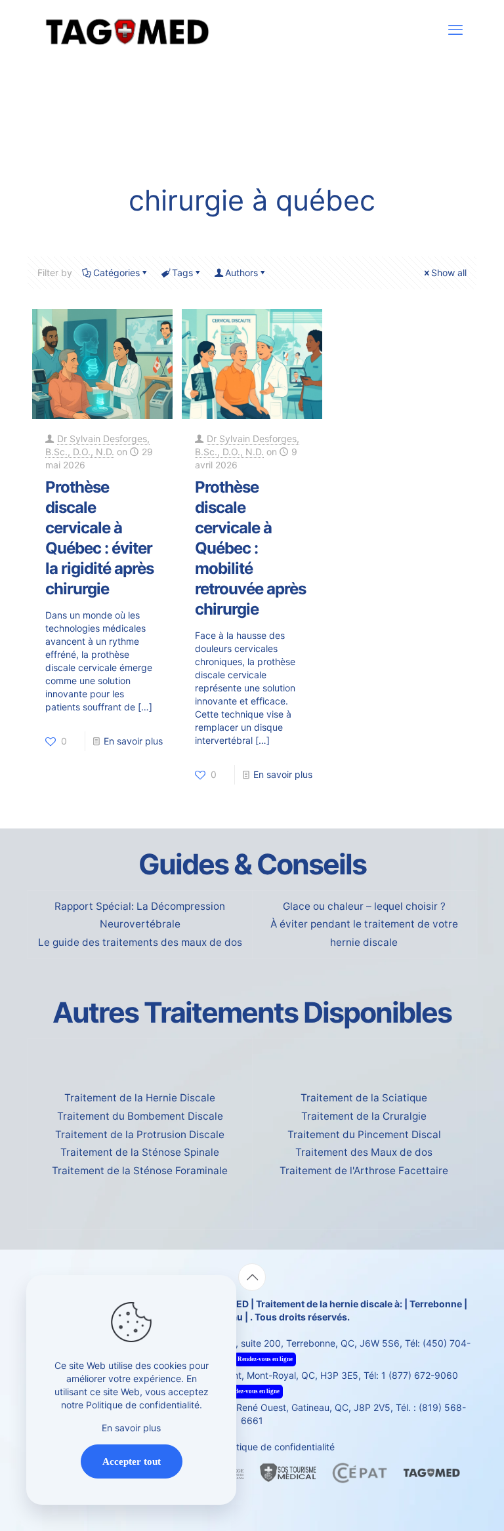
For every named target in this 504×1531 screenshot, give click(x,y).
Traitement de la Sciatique (364, 1098)
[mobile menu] (455, 29)
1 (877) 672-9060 (419, 1375)
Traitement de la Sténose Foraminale (140, 1170)
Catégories (116, 272)
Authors (241, 272)
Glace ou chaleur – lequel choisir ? (364, 906)
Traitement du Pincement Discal (364, 1134)
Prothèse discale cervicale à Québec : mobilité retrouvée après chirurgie (250, 548)
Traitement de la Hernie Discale (139, 1098)
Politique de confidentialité (278, 1446)
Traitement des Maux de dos (363, 1152)
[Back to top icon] (252, 1277)
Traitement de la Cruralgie (364, 1116)
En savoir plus (133, 740)
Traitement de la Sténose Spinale (139, 1152)
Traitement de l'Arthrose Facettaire (364, 1170)
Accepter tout (131, 1461)
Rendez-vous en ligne (265, 1359)
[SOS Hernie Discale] (127, 29)
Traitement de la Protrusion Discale (139, 1134)
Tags (182, 272)
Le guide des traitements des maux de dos (140, 942)
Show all (449, 272)
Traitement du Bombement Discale (140, 1116)
